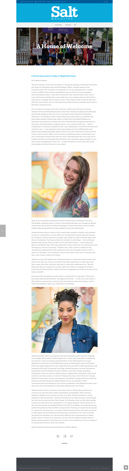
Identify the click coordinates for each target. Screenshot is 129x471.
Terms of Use (95, 468)
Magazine (58, 25)
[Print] (58, 436)
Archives (68, 25)
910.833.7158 (41, 1)
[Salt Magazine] (64, 12)
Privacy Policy (105, 468)
